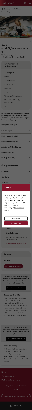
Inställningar (16, 218)
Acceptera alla (16, 223)
